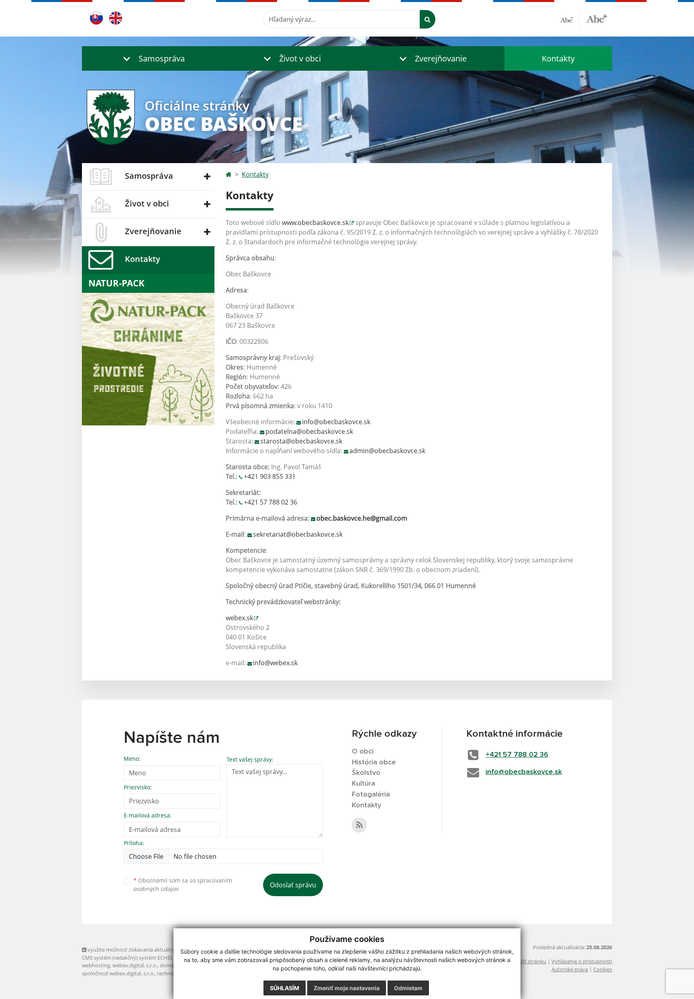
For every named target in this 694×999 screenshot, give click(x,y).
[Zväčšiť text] (596, 18)
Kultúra (363, 783)
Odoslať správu (293, 885)
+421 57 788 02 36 (270, 502)
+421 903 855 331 (270, 476)
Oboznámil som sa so (182, 884)
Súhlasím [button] (284, 988)
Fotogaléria (371, 794)
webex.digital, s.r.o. (134, 965)
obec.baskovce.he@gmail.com (361, 518)
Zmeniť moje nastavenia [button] (347, 988)
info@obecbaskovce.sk (336, 421)
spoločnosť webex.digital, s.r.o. (118, 973)
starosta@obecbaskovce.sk (301, 441)
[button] (152, 58)
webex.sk (239, 617)
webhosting (96, 965)
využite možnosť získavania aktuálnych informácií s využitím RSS (163, 949)
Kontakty (558, 58)
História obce (374, 762)
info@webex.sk (275, 662)
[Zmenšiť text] (570, 19)
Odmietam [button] (408, 988)
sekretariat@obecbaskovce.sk (298, 534)
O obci (363, 751)
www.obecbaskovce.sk (315, 222)
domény (170, 965)
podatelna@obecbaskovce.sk (309, 431)
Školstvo (366, 772)
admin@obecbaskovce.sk (387, 450)
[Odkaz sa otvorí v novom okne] (359, 825)
